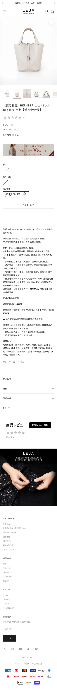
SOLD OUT (28, 205)
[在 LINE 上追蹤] (36, 648)
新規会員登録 (8, 545)
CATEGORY (7, 577)
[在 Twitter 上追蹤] (4, 648)
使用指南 (6, 524)
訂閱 (9, 638)
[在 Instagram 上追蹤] (12, 648)
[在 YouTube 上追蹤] (20, 648)
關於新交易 (7, 541)
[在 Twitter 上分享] (14, 362)
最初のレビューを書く (40, 425)
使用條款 (6, 537)
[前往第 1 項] (7, 94)
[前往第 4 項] (36, 94)
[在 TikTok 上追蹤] (28, 648)
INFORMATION (8, 550)
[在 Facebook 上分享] (10, 362)
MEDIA (5, 595)
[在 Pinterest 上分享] (18, 362)
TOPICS (6, 581)
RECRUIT (6, 604)
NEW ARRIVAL (8, 572)
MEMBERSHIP (8, 608)
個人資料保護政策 (9, 533)
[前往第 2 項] (17, 94)
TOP (4, 564)
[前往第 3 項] (26, 94)
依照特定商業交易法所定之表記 (14, 528)
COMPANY (7, 599)
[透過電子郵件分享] (22, 362)
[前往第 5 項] (46, 94)
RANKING (6, 568)
